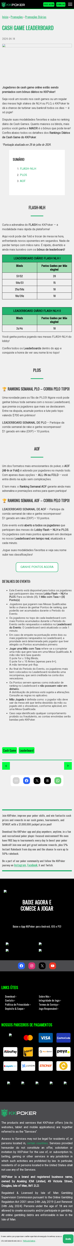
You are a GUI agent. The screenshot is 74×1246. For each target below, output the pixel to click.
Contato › (10, 1000)
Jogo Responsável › (48, 1008)
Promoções (17, 17)
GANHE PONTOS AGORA (37, 567)
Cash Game (9, 750)
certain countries (37, 1143)
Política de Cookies (29, 1240)
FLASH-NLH (28, 168)
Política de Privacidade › (18, 1004)
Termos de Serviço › (49, 1004)
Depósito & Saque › (15, 1008)
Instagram (20, 865)
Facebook (32, 865)
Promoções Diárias (35, 17)
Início (5, 17)
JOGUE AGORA (48, 4)
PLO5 (23, 175)
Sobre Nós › (45, 996)
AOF (23, 181)
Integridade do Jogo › (50, 1000)
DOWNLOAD (61, 4)
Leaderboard (27, 750)
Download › (10, 996)
